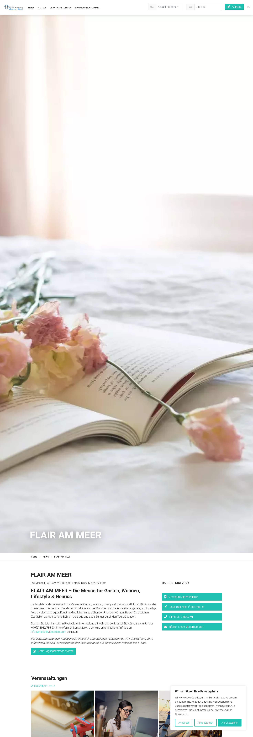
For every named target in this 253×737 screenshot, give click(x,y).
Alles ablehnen (205, 722)
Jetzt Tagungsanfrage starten (55, 651)
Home (34, 557)
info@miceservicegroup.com (48, 631)
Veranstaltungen (61, 7)
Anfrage (236, 6)
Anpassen (183, 722)
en (248, 7)
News (31, 7)
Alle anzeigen (39, 685)
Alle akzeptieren (230, 722)
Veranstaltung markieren (183, 596)
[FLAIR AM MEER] (14, 7)
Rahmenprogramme (87, 7)
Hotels (42, 7)
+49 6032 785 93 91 (181, 616)
